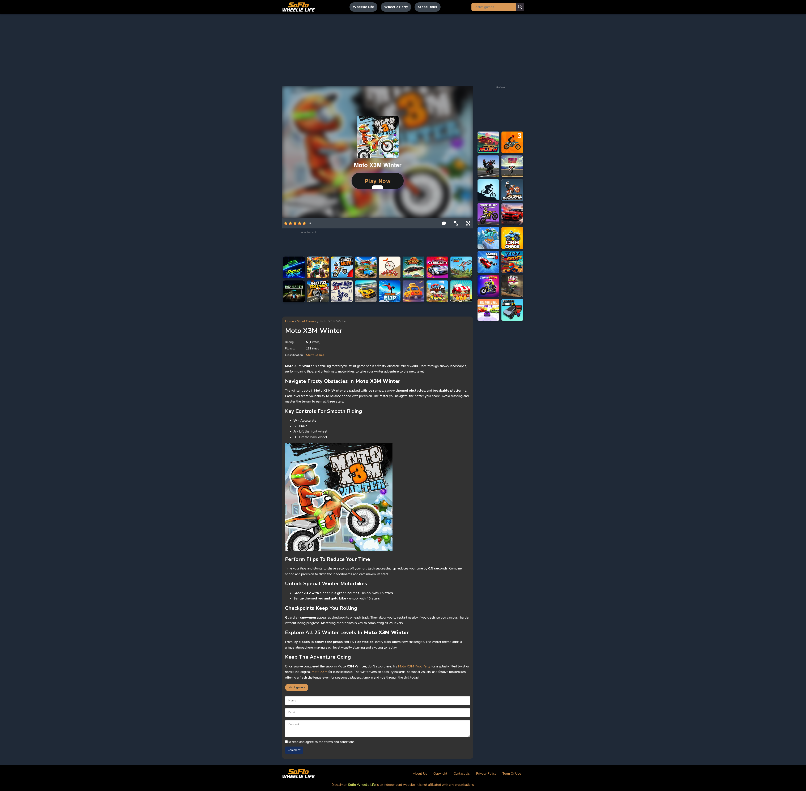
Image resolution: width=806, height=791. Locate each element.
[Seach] (520, 7)
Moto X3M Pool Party (414, 666)
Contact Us (462, 773)
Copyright (440, 773)
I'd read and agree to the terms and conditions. (321, 742)
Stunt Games (306, 321)
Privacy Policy (486, 773)
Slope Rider (427, 7)
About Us (420, 773)
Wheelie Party (396, 7)
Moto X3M (319, 672)
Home (289, 321)
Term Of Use (511, 773)
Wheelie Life (363, 7)
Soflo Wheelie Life (362, 784)
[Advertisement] (403, 50)
